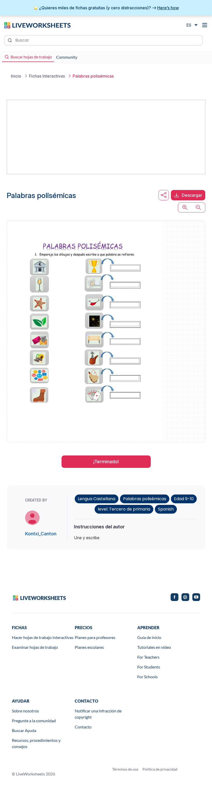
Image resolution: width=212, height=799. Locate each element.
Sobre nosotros (25, 710)
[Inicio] (37, 24)
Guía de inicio (149, 637)
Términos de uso (125, 769)
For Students (148, 666)
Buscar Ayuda (24, 730)
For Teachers (148, 657)
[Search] (10, 40)
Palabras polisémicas (144, 499)
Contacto (83, 726)
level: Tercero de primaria (124, 509)
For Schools (147, 676)
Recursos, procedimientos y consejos (36, 743)
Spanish (166, 509)
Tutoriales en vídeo (154, 647)
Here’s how (168, 7)
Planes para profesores (95, 637)
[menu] (205, 25)
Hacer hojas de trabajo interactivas (42, 637)
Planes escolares (89, 647)
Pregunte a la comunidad (34, 720)
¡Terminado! (106, 461)
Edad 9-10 (184, 499)
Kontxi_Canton (40, 533)
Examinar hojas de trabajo (35, 647)
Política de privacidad (159, 769)
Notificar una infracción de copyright (98, 713)
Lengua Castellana (96, 499)
